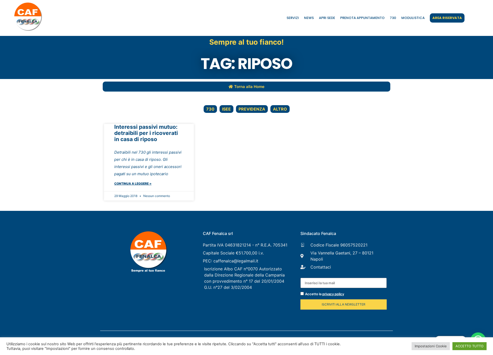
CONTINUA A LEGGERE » (132, 183)
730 (393, 17)
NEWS (309, 17)
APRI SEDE (327, 17)
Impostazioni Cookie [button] (431, 346)
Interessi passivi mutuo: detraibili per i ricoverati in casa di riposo (146, 133)
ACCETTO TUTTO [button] (469, 346)
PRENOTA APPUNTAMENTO (362, 17)
